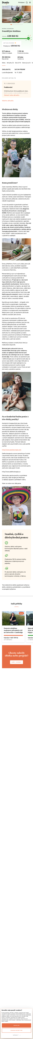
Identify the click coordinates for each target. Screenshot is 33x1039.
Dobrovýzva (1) (26, 63)
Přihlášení (21, 2)
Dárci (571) (18, 63)
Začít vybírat (16, 662)
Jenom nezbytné (16, 1030)
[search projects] (27, 3)
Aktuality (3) (10, 63)
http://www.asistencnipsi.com (11, 450)
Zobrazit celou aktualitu (11, 95)
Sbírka (3, 63)
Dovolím (16, 1025)
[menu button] (30, 2)
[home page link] (5, 3)
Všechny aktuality (8, 100)
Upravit (16, 1035)
